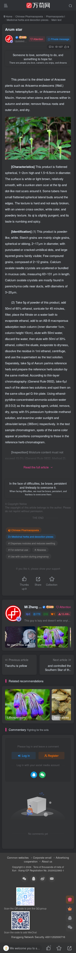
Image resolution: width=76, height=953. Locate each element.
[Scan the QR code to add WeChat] (70, 927)
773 (38, 614)
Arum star (13, 29)
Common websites (18, 857)
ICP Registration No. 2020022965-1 (44, 870)
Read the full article (36, 467)
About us (47, 861)
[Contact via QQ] (70, 918)
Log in (26, 756)
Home (8, 16)
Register (53, 756)
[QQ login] (34, 775)
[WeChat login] (42, 775)
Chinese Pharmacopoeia (29, 16)
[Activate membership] (70, 909)
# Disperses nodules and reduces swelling (31, 543)
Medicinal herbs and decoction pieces (27, 19)
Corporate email (42, 857)
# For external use (18, 549)
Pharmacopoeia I (55, 16)
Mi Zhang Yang (33, 607)
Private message (60, 39)
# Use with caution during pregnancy (28, 556)
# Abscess (40, 549)
